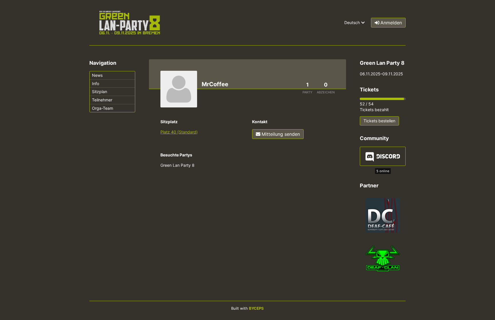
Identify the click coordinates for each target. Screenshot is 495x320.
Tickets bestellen (379, 120)
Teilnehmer (102, 99)
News (97, 75)
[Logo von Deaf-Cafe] (383, 215)
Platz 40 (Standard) (179, 131)
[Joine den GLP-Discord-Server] (383, 156)
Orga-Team (102, 108)
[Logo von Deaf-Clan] (383, 258)
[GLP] (132, 23)
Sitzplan (99, 91)
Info (95, 83)
